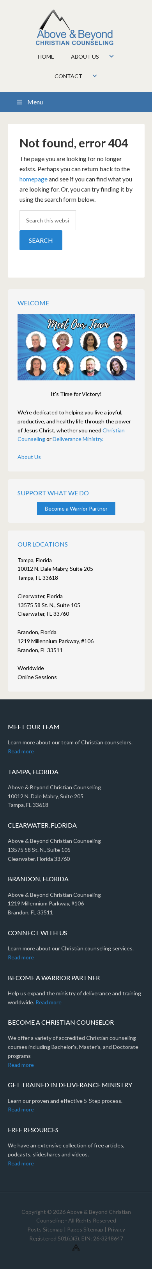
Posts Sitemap (45, 1229)
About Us (29, 456)
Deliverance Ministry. (78, 439)
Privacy (116, 1229)
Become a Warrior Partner (76, 508)
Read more (21, 751)
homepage (33, 179)
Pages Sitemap (85, 1229)
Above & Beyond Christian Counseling (76, 27)
